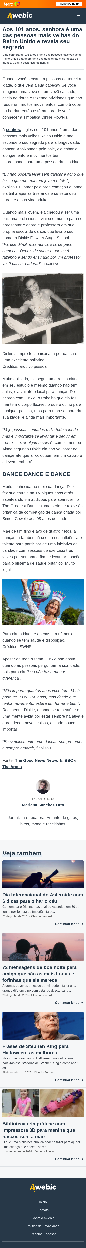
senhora (13, 129)
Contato (43, 1210)
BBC (69, 760)
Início (43, 1202)
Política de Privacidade (43, 1226)
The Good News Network (38, 760)
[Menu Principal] (78, 16)
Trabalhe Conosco (43, 1234)
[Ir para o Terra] (12, 4)
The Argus (12, 767)
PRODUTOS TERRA (69, 4)
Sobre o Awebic (43, 1218)
